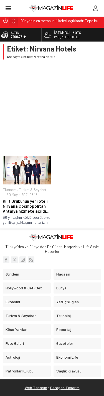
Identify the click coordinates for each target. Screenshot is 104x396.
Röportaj (63, 329)
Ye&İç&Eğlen (67, 301)
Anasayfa (14, 56)
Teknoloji (64, 315)
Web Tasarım (36, 387)
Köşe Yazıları (16, 329)
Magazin (63, 274)
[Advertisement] (52, 107)
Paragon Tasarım (65, 387)
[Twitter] (14, 259)
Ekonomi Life (67, 357)
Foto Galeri (15, 343)
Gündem (12, 274)
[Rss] (31, 259)
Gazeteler (64, 343)
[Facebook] (6, 259)
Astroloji (13, 357)
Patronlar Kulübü (20, 371)
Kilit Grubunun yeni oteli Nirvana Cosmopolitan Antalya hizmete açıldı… (26, 206)
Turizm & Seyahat (32, 189)
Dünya (61, 288)
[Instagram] (22, 259)
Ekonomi (10, 189)
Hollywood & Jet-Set (24, 288)
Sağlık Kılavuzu (69, 371)
